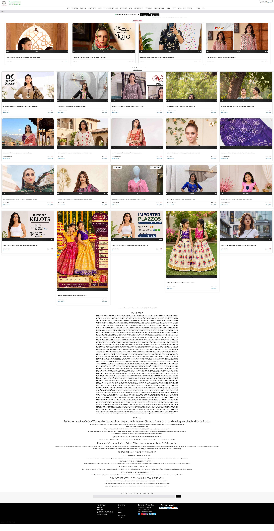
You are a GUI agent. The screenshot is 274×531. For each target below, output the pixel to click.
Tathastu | (166, 401)
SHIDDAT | (118, 394)
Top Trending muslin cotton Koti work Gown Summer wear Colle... (236, 199)
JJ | (171, 342)
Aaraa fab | (171, 317)
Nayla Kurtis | (100, 373)
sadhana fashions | (163, 387)
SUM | (133, 399)
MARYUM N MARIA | (146, 365)
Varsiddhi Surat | (132, 406)
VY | (161, 409)
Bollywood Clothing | (127, 329)
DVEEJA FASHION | (137, 332)
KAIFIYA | (103, 346)
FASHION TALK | (149, 334)
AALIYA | (146, 317)
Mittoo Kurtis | (125, 368)
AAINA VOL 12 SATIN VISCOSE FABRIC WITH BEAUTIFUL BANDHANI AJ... (237, 152)
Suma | (137, 399)
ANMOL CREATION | (155, 322)
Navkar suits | (169, 372)
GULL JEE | (159, 337)
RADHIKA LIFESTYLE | (121, 380)
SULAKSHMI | (128, 399)
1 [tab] (130, 67)
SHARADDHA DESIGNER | (102, 394)
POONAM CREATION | (153, 377)
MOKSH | (175, 368)
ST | (163, 397)
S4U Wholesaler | (143, 387)
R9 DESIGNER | (174, 378)
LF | (103, 360)
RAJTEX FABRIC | (169, 380)
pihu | (123, 377)
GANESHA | (142, 336)
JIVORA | (168, 342)
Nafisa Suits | (111, 372)
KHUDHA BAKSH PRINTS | (139, 351)
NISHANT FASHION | (163, 373)
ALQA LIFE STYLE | (152, 320)
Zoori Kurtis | (134, 413)
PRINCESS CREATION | (114, 378)
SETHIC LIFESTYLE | (148, 315)
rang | (117, 382)
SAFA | (170, 387)
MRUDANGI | (144, 370)
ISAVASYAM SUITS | (164, 341)
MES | (176, 366)
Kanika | (120, 348)
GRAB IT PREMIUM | (126, 337)
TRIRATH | (156, 315)
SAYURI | (114, 392)
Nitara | (98, 375)
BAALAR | (117, 325)
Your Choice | (148, 411)
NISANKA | (139, 373)
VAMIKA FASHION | (118, 404)
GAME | (128, 336)
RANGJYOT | (148, 382)
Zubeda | (159, 413)
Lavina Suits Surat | (107, 358)
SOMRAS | (145, 397)
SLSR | (134, 397)
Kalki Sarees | (114, 348)
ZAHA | (153, 411)
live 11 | (135, 360)
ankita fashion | (145, 322)
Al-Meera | (125, 320)
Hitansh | (99, 341)
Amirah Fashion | (162, 320)
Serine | (119, 392)
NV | (110, 375)
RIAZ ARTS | (166, 384)
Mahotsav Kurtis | (113, 363)
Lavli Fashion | (127, 358)
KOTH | (174, 353)
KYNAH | (108, 356)
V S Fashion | (174, 402)
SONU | (150, 397)
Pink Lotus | (130, 377)
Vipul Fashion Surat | (114, 408)
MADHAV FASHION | (141, 361)
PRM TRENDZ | (139, 378)
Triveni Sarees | (143, 402)
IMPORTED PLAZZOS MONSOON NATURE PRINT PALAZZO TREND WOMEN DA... (130, 245)
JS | (128, 344)
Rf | (162, 384)
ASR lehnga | (152, 324)
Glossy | (113, 337)
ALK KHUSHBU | (137, 320)
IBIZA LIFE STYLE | (137, 341)
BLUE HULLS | (109, 329)
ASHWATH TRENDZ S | (115, 315)
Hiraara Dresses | (164, 339)
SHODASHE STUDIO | (145, 394)
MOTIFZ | (124, 370)
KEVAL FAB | (130, 351)
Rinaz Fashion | (173, 384)
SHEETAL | (112, 394)
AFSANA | (152, 318)
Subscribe (178, 496)
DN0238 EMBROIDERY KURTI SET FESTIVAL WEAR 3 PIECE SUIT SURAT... (128, 199)
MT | (149, 370)
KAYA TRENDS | (150, 349)
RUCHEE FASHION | (165, 385)
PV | (152, 378)
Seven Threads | (126, 392)
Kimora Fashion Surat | (108, 353)
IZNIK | (100, 342)
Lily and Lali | (129, 360)
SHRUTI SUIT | (140, 396)
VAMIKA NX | (126, 404)
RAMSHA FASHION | (110, 382)
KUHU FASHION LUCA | (172, 354)
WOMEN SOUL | (100, 411)
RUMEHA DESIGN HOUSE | (103, 387)
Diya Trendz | (128, 332)
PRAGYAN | (99, 378)
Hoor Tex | (105, 341)
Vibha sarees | (166, 406)
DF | (100, 332)
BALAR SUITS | (148, 325)
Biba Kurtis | (133, 327)
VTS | (158, 409)
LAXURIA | (175, 358)
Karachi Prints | (140, 348)
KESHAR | (112, 351)
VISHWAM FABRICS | (156, 408)
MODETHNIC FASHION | (140, 368)
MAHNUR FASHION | (166, 361)
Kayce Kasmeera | (160, 349)
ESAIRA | (98, 334)
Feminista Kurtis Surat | (161, 334)
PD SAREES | (110, 377)
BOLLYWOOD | (117, 329)
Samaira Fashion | (139, 389)
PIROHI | (137, 377)
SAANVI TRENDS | (152, 387)
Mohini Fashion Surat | (166, 368)
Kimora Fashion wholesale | (123, 353)
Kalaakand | (148, 346)
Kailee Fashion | (110, 346)
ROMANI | (134, 385)
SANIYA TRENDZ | (116, 390)
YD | (135, 411)
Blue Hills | (102, 329)
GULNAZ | (165, 337)
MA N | (131, 361)
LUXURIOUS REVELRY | (111, 361)
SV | (169, 399)
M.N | (127, 361)
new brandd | (123, 373)
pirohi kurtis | (143, 377)
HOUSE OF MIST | (127, 341)
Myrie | (171, 370)
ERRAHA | (175, 332)
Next (272, 44)
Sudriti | (122, 399)
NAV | (163, 372)
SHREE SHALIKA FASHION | (117, 396)
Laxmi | (134, 358)
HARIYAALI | (125, 339)
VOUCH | (134, 409)
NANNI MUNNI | (144, 372)
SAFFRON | (175, 387)
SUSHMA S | (165, 399)
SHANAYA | (162, 392)
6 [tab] (141, 67)
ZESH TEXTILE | (114, 413)
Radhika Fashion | (110, 380)
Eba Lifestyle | (149, 332)
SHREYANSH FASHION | (130, 396)
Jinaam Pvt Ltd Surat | (153, 342)
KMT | (154, 353)
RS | (152, 385)
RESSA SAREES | (135, 384)
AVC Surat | (171, 324)
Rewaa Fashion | (151, 384)
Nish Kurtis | (154, 373)
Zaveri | (107, 413)
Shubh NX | (147, 396)
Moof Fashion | (108, 370)
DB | (133, 330)
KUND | (98, 356)
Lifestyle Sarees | (119, 360)
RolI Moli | (129, 385)
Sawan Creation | (107, 392)
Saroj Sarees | (174, 390)
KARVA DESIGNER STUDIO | (171, 348)
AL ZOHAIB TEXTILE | (116, 320)
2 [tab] (132, 67)
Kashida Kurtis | (101, 349)
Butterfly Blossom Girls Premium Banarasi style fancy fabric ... (181, 282)
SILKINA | (111, 397)
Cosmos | (120, 330)
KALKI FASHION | (105, 348)
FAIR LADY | (135, 334)
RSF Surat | (156, 385)
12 (148, 308)
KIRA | (148, 353)
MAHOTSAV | (104, 363)
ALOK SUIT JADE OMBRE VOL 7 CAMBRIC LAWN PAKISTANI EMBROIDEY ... (238, 106)
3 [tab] (134, 67)
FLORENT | (103, 336)
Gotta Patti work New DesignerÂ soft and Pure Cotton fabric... (17, 152)
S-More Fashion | (133, 387)
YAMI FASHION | (120, 411)
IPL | (158, 341)
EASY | (143, 332)
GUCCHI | (136, 337)
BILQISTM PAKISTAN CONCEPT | (160, 327)
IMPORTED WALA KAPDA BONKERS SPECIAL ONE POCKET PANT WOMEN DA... (239, 245)
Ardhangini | (111, 324)
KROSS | (164, 354)
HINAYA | (157, 339)
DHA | (102, 332)
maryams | (138, 365)
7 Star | (115, 317)
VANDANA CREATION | (152, 404)
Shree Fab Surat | (169, 394)
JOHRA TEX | (123, 344)
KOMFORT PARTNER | (161, 353)
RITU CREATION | (100, 385)
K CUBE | (146, 344)
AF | (139, 318)
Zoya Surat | (146, 413)
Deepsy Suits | (148, 330)
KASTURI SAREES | (125, 349)
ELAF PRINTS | (158, 332)
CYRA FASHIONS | (127, 330)
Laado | (113, 356)
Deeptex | (155, 330)
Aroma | (132, 324)
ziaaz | (120, 413)
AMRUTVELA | (170, 320)
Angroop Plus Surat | (114, 322)
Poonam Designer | (164, 377)
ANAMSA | (105, 322)
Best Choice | (123, 327)
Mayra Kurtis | (164, 365)
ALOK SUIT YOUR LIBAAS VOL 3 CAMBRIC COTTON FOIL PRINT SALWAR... (183, 152)
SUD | (118, 399)
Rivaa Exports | (121, 385)
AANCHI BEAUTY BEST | (162, 317)
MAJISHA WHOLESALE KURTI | (142, 363)
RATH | (119, 384)
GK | (97, 337)
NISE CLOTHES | (146, 373)
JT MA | (134, 344)
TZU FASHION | (166, 402)
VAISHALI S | (99, 404)
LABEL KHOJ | (119, 356)
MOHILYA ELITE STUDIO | (152, 368)
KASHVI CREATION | (115, 349)
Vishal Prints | (138, 408)
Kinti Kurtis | (143, 353)
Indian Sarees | (146, 341)
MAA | (134, 361)
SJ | (129, 397)
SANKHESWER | (125, 390)
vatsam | (139, 406)
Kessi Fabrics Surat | (121, 351)
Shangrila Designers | (171, 392)
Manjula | (134, 315)
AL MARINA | (103, 320)
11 (145, 308)
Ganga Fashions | (150, 336)
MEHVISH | (140, 315)
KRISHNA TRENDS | (144, 354)
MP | (128, 370)
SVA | (171, 399)
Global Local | (106, 337)
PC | (100, 377)
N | (102, 372)
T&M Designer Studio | (127, 401)
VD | (151, 406)
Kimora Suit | (135, 353)
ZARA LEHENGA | (173, 411)
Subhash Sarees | (112, 399)
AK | (158, 318)
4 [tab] (136, 67)
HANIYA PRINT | (109, 339)
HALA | (103, 339)
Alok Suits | (144, 320)
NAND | (138, 372)
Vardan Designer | (107, 406)
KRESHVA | (106, 354)
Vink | (102, 408)
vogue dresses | (114, 409)
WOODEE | (107, 411)
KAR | (133, 348)
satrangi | (99, 392)
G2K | (125, 336)
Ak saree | (162, 318)
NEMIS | (107, 373)
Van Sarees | (142, 404)
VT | (156, 409)
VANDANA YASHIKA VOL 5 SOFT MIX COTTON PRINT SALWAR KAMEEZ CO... (24, 57)
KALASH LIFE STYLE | (163, 346)
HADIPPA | (99, 339)
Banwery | (166, 325)
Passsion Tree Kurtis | (166, 375)
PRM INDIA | (131, 378)
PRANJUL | (105, 378)
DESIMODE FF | (162, 330)
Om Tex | (116, 375)
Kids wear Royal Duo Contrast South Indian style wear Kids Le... (72, 295)
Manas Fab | (163, 363)
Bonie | (136, 329)
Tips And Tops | (114, 402)
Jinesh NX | (163, 342)
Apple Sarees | (169, 322)
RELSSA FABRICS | (126, 384)
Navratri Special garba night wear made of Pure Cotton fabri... (72, 106)
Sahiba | (98, 389)
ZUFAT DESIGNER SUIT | (168, 413)
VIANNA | (159, 406)
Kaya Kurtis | (142, 349)
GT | (133, 337)
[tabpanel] (37, 44)
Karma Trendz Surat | (157, 348)
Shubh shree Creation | (157, 396)
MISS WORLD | (117, 368)
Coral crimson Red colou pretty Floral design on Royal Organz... (127, 152)
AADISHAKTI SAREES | (138, 317)
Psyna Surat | (147, 378)
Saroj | (168, 390)
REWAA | (145, 384)
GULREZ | (170, 337)
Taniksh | (146, 401)
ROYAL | (139, 385)
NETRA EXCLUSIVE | (114, 373)
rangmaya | (155, 382)
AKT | (171, 318)
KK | (151, 353)
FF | (173, 334)
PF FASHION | (117, 377)
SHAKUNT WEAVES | (155, 392)
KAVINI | (132, 349)
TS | (149, 402)
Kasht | (108, 349)
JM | (101, 344)
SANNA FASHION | (133, 390)
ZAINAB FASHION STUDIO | (162, 411)
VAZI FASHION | (146, 406)
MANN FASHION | (110, 365)
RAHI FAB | (129, 380)
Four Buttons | (110, 336)
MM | (131, 368)
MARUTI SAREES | (130, 365)
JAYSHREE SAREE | (133, 342)
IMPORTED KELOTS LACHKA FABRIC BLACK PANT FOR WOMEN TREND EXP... (20, 245)
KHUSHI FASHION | (151, 351)
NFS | (130, 373)
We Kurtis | (174, 409)
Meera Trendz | (134, 366)
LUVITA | (103, 361)
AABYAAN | (130, 317)
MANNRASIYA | (118, 365)
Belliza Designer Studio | (112, 327)
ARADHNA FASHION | (101, 324)
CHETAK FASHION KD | (167, 329)
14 (153, 308)
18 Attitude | (109, 317)
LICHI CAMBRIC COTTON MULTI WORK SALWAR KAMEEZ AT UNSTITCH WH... (75, 152)
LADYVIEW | (146, 356)
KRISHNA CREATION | (133, 354)
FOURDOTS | (118, 336)
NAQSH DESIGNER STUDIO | (155, 372)
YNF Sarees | (140, 411)
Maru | (124, 365)
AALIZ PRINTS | (152, 317)
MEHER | (163, 366)
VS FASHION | (151, 409)
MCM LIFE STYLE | (111, 366)
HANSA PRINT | (118, 339)
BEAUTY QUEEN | (173, 325)
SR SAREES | (158, 397)
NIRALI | (134, 373)
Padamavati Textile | (137, 375)
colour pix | (114, 330)
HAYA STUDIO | (132, 339)
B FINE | (112, 325)
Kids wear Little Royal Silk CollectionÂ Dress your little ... (86, 57)
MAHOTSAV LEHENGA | (124, 363)
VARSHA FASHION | (122, 406)
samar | (146, 389)
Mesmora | (99, 368)
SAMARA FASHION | (154, 389)
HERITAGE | (144, 339)
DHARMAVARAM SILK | (110, 332)
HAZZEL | (138, 339)
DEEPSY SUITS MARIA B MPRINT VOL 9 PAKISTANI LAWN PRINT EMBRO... (20, 199)
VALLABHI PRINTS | (108, 404)
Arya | (146, 324)
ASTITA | (158, 324)
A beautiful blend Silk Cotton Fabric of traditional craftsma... (154, 57)
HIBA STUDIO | (151, 339)
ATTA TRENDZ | (164, 324)
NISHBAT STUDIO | (173, 373)
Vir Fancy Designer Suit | (127, 408)
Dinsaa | (122, 332)
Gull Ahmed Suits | (151, 337)
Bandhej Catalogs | (157, 325)
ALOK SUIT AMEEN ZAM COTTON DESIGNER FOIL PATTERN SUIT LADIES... (224, 57)
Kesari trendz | (105, 351)
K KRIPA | (151, 344)
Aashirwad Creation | (118, 318)
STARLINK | (171, 397)
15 (156, 308)
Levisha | (99, 360)
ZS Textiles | (153, 413)
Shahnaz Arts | (145, 392)
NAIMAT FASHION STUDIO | (122, 372)
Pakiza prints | (147, 375)
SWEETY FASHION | (101, 401)
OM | (112, 375)
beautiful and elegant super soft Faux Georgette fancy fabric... (181, 106)
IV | (97, 342)
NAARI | (105, 372)
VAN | (137, 404)
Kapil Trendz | (127, 348)
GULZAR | (175, 337)
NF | (128, 373)
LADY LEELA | (139, 356)
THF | (108, 402)
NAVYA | (176, 372)
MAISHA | (132, 363)
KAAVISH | (164, 344)
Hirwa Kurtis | (174, 339)
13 (150, 308)
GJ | (177, 336)
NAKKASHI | (132, 372)
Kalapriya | (155, 346)
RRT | (149, 385)
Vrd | (138, 409)
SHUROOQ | (167, 396)
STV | (105, 399)
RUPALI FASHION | (123, 387)
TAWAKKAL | (172, 401)
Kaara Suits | (157, 344)
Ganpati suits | (167, 336)
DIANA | (118, 332)
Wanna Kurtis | (167, 409)
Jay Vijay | (126, 342)
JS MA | (131, 344)
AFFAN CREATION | (145, 318)
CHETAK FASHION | (156, 329)
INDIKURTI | (154, 341)
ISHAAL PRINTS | (173, 341)
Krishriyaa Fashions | (155, 354)
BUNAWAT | (129, 315)
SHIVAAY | (129, 394)
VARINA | (115, 406)
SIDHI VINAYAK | (105, 397)
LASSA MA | (166, 356)
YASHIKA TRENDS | (129, 411)
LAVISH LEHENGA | (118, 358)
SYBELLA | (118, 401)
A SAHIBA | (124, 317)
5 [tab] (138, 67)
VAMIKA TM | (132, 404)
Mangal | (169, 363)
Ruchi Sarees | (174, 385)
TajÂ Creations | (138, 401)
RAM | (103, 382)
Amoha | (106, 315)
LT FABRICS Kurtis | (166, 360)
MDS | (127, 366)
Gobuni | (118, 337)
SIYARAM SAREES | (123, 397)
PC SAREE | (104, 377)
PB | (98, 377)
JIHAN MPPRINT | (142, 342)
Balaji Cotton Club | (139, 325)
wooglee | (113, 411)
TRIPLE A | (130, 402)
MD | (118, 366)
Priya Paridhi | (124, 378)
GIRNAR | (173, 336)
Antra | (162, 322)
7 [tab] (143, 67)
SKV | (131, 397)
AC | (127, 318)
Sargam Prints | (161, 390)
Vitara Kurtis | (165, 408)
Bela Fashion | (100, 327)
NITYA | (103, 375)
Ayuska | (123, 315)
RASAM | (109, 384)
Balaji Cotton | (128, 325)
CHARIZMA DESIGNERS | (144, 329)
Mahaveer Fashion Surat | (153, 361)
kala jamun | (141, 346)
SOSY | (153, 397)
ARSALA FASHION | (140, 324)
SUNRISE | (141, 399)
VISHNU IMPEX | (147, 408)
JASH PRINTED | (120, 342)
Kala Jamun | (100, 315)
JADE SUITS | (105, 342)
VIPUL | (106, 408)
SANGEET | (99, 390)
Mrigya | (138, 370)
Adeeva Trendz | (133, 318)
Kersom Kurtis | (169, 349)
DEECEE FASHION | (139, 330)
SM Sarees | (139, 397)
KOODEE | (169, 353)
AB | (125, 318)
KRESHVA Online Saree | (115, 354)
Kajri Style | (125, 346)
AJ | (156, 318)
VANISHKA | (171, 404)
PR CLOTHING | (174, 377)
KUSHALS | (103, 356)
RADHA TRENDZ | (100, 380)
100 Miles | (169, 315)
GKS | (100, 337)
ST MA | (166, 397)
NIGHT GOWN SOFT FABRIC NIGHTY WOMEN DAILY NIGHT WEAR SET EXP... (75, 199)
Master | (153, 365)
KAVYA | (137, 349)
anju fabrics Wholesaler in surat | (130, 322)
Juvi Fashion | (140, 344)
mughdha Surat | (155, 370)
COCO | (104, 330)
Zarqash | (102, 413)
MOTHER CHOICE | (117, 370)
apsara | (175, 322)
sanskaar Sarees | (143, 390)
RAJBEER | (135, 380)
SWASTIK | (175, 399)
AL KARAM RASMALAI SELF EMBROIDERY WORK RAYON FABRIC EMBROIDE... (20, 106)
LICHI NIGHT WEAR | (109, 360)
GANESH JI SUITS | (135, 336)
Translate (270, 2)
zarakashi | (162, 315)
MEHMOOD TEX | (170, 366)
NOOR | (107, 375)
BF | (128, 327)
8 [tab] (145, 67)
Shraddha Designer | (157, 394)
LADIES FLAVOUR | (127, 356)
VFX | (155, 406)
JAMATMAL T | (112, 342)
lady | (134, 356)
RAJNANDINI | (141, 380)
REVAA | (141, 384)
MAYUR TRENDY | (101, 366)
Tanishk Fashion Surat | (156, 401)
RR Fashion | (144, 385)
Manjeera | (175, 363)
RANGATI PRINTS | (133, 382)
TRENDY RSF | (123, 402)
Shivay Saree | (136, 394)
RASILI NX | (115, 384)
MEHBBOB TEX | (156, 366)
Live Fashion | (142, 360)
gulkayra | (142, 337)
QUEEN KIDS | (157, 378)
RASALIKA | (104, 384)
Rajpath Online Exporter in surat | (155, 380)
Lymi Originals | (121, 361)
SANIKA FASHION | (107, 390)
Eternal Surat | (114, 334)
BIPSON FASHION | (173, 327)
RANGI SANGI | (141, 382)
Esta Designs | (105, 334)
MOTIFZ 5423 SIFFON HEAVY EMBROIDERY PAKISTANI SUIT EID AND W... (128, 106)
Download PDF (7, 112)
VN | (108, 409)
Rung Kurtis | (114, 387)
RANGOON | (172, 382)
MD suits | (122, 366)
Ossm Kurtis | (122, 375)
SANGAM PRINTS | (173, 389)
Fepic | (170, 334)
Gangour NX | (159, 336)
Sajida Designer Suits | (118, 389)
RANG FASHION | (123, 382)
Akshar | (167, 318)
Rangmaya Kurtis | (163, 382)
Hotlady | (111, 341)
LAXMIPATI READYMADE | (155, 358)
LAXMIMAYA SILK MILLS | (142, 358)
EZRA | (130, 334)
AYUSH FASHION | (105, 325)
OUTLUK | (128, 375)
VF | (153, 406)
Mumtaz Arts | (164, 370)
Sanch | (166, 389)
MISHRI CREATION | (108, 368)
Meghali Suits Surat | (145, 366)
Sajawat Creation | (106, 389)
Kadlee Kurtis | (171, 344)
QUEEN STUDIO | (165, 378)
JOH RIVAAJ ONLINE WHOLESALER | (111, 344)
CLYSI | (174, 329)
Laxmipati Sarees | (167, 358)
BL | (97, 329)
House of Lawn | (118, 341)
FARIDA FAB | (141, 334)
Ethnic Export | (123, 334)
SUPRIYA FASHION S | (149, 399)
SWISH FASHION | (110, 401)
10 (142, 308)
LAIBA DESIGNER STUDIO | (157, 356)
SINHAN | (116, 397)
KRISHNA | (125, 354)
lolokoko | (149, 360)
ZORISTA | (140, 413)
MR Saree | (133, 370)
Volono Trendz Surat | (125, 409)
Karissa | (148, 348)
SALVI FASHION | (129, 389)
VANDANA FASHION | (163, 404)
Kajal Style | (118, 346)
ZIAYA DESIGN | (126, 413)
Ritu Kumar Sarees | (111, 385)
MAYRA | (158, 365)
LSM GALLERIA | (157, 360)
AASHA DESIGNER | (107, 318)
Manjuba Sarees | (101, 365)
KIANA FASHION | (160, 351)
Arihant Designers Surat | (122, 324)
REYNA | (158, 384)
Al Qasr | (108, 320)
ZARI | (98, 413)
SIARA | (172, 396)
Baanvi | (122, 325)
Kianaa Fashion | (169, 351)
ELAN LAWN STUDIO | (167, 332)
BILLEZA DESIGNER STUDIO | (144, 327)
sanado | (161, 389)
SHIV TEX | (124, 394)
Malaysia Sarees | (155, 363)
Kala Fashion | (134, 346)
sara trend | (152, 390)
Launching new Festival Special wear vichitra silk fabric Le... (181, 199)
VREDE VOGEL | (144, 409)
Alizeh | (130, 320)
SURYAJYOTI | (158, 399)
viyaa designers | (102, 409)
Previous (3, 44)
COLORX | (108, 330)
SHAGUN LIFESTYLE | (136, 392)
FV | (123, 336)
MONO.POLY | (99, 370)
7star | (120, 317)
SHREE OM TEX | (105, 396)
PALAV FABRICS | (156, 375)
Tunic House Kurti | (156, 402)
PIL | (126, 377)
